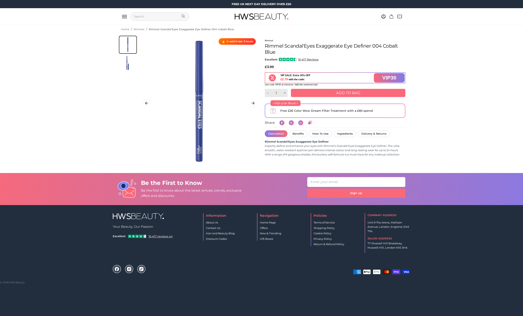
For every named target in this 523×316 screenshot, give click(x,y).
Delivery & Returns (374, 133)
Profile (388, 265)
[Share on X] (291, 122)
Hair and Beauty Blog (220, 233)
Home (125, 29)
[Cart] (391, 17)
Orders (375, 265)
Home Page (268, 222)
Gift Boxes (266, 238)
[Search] (184, 17)
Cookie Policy (322, 233)
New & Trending (270, 233)
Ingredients (345, 133)
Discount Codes (216, 238)
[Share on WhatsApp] (300, 122)
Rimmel (139, 29)
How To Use (320, 133)
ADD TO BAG (348, 93)
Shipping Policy (324, 228)
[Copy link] (310, 122)
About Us (212, 222)
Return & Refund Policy (329, 244)
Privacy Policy (323, 238)
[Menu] (124, 16)
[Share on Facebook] (281, 122)
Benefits (298, 133)
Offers (264, 228)
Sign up (356, 193)
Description (276, 133)
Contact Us (213, 228)
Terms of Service (324, 222)
